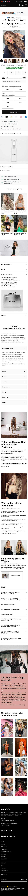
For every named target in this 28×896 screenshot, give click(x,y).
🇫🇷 (3, 1)
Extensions (4, 847)
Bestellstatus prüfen (21, 1)
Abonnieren (24, 879)
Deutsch (3, 886)
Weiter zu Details (14, 112)
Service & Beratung (6, 851)
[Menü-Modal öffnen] (25, 5)
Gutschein (4, 859)
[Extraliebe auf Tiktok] (9, 831)
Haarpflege (4, 849)
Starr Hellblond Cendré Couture (7, 234)
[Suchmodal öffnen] (19, 5)
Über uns (3, 854)
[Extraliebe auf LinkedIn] (7, 831)
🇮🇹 (5, 1)
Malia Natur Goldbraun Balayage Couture (20, 234)
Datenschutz (4, 870)
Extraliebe (12, 888)
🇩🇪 (2, 1)
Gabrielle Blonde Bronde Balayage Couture (7, 211)
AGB (2, 865)
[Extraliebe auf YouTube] (11, 831)
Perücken (3, 844)
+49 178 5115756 (5, 825)
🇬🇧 (9, 1)
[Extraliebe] (3, 5)
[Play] (14, 248)
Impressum (4, 868)
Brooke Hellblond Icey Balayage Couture (20, 211)
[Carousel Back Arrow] (1, 60)
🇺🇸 (7, 1)
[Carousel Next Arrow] (26, 60)
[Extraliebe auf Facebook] (2, 831)
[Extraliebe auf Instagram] (4, 831)
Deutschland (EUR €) (13, 886)
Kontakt (3, 856)
